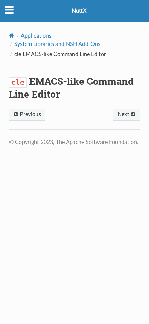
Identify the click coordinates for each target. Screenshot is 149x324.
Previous (29, 114)
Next (124, 114)
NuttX (79, 11)
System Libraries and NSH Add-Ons (57, 44)
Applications (36, 36)
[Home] (11, 36)
